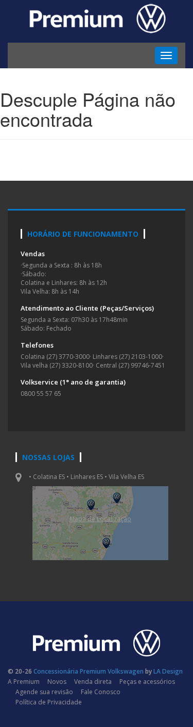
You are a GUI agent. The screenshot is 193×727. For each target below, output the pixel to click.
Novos (56, 681)
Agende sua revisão (44, 691)
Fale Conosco (100, 691)
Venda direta (93, 681)
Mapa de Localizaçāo (100, 518)
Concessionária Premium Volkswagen (88, 671)
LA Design (168, 671)
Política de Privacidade (48, 702)
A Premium (24, 681)
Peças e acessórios (147, 681)
